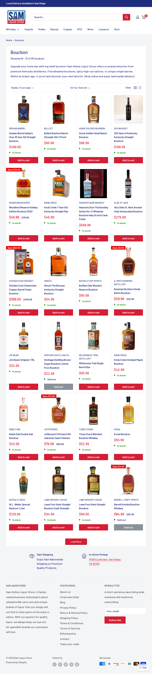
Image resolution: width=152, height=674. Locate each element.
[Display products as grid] (135, 87)
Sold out (58, 386)
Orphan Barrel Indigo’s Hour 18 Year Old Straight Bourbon (22, 137)
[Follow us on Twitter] (60, 664)
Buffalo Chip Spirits (90, 281)
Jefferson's (51, 429)
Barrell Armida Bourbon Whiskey (127, 506)
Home (9, 40)
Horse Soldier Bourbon (92, 128)
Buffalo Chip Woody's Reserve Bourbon (90, 287)
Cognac (67, 29)
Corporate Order (69, 597)
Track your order (69, 644)
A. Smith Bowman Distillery (123, 283)
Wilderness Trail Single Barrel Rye (91, 365)
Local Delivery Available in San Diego (26, 3)
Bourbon (19, 40)
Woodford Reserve (19, 202)
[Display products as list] (140, 87)
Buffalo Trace (17, 499)
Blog (62, 602)
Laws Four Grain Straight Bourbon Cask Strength (57, 506)
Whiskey (11, 29)
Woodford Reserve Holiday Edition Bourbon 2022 (23, 209)
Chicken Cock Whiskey (21, 281)
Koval (117, 429)
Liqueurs (104, 29)
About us (65, 591)
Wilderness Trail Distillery (89, 357)
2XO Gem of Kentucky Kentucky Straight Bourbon (125, 137)
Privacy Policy (68, 607)
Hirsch (48, 281)
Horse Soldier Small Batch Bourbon (93, 135)
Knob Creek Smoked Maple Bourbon (128, 361)
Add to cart (24, 160)
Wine (90, 29)
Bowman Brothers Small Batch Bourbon (127, 291)
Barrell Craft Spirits (126, 499)
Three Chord (86, 429)
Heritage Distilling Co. (56, 355)
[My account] (137, 17)
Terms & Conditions (71, 623)
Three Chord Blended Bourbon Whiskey (90, 436)
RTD (79, 29)
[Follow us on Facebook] (54, 664)
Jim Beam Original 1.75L (22, 359)
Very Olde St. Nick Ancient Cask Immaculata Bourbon (128, 209)
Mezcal (54, 29)
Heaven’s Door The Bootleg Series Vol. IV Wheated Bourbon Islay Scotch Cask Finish (93, 213)
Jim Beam (14, 355)
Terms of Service (70, 628)
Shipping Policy (69, 618)
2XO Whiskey (121, 128)
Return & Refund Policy (73, 612)
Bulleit (48, 128)
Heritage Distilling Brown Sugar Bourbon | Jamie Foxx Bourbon (57, 363)
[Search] (126, 17)
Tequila (28, 29)
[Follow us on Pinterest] (71, 664)
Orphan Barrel (17, 128)
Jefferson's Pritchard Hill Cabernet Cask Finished (57, 436)
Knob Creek (50, 202)
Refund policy (68, 633)
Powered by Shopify (16, 662)
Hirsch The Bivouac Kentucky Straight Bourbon (54, 289)
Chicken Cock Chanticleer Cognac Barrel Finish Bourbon (23, 289)
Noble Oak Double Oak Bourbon (21, 436)
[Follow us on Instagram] (66, 664)
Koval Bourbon (122, 434)
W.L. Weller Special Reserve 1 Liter (19, 506)
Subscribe (115, 620)
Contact (64, 638)
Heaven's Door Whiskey (91, 202)
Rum (117, 29)
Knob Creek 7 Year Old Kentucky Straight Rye (56, 209)
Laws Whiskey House (55, 499)
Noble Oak (14, 429)
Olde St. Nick (121, 202)
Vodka (41, 29)
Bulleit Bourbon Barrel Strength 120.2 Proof (56, 135)
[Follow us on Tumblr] (77, 664)
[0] (143, 17)
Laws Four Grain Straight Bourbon (92, 506)
